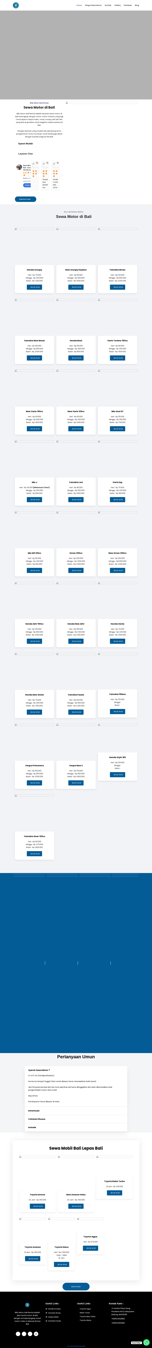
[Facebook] (18, 1334)
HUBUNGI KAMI (24, 199)
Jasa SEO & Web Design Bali (76, 1346)
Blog (137, 5)
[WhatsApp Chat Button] (146, 1342)
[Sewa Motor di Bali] (16, 5)
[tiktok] (36, 1334)
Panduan (128, 5)
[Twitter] (24, 1334)
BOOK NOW (35, 287)
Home (79, 5)
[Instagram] (30, 1334)
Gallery (117, 5)
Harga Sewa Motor (93, 5)
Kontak (108, 5)
